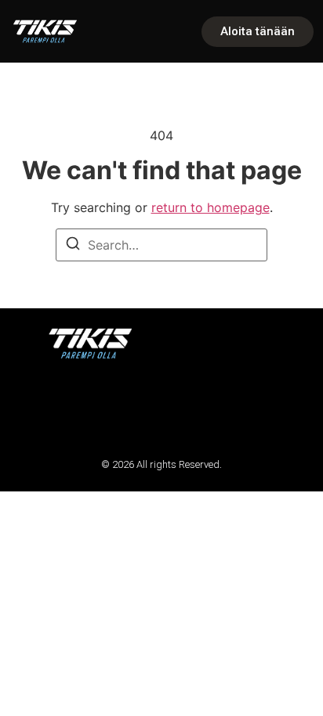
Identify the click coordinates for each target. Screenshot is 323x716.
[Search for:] (161, 244)
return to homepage (210, 207)
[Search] (73, 245)
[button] (33, 408)
